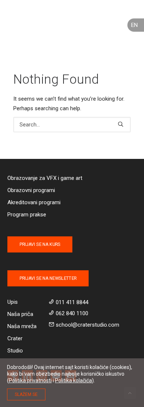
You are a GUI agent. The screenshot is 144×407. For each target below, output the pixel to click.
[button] (120, 124)
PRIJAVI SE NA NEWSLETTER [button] (48, 278)
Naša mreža (22, 326)
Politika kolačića (73, 380)
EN (134, 25)
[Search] (72, 124)
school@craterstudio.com (87, 324)
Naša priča (20, 314)
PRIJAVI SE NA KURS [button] (40, 244)
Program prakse (26, 214)
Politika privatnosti (30, 380)
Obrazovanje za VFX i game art (44, 178)
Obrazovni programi (31, 190)
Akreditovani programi (34, 202)
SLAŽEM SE (26, 394)
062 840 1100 (72, 313)
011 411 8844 (72, 302)
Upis (12, 302)
